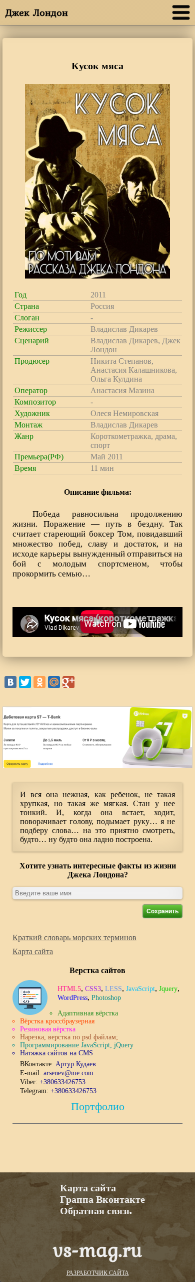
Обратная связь (96, 1210)
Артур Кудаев (76, 1064)
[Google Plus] (68, 682)
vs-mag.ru (97, 1249)
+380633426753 (63, 1082)
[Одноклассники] (40, 682)
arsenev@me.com (69, 1073)
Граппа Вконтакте (102, 1199)
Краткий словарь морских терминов (74, 937)
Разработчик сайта (97, 1273)
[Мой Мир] (54, 682)
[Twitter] (25, 682)
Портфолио (97, 1106)
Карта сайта (32, 951)
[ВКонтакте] (10, 682)
